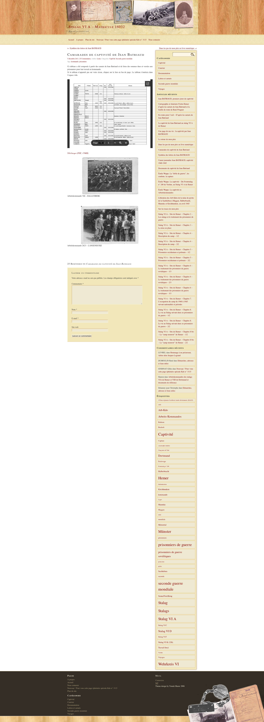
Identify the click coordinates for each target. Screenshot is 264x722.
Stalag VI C (162, 625)
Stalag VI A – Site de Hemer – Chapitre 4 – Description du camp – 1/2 (175, 234)
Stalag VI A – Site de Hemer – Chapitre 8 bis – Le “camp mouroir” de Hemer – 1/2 (176, 333)
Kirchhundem (163, 489)
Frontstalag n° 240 (163, 466)
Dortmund (164, 455)
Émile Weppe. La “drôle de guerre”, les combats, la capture (173, 175)
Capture (161, 440)
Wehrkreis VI (168, 663)
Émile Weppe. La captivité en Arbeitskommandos (169, 191)
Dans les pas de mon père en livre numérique (175, 144)
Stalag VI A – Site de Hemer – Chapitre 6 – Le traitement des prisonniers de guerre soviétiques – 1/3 (175, 268)
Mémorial (162, 524)
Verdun (160, 653)
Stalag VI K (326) (165, 642)
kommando (75, 61)
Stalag (163, 602)
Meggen (161, 509)
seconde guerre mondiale (170, 586)
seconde (161, 576)
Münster (164, 531)
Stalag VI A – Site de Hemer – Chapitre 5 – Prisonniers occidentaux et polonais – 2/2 (175, 259)
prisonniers (83, 61)
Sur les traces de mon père (168, 208)
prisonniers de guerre (175, 544)
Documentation (164, 73)
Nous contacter (154, 39)
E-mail (75, 318)
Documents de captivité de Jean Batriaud (174, 168)
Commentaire (78, 283)
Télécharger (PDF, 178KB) (77, 153)
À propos (79, 39)
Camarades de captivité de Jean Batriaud (173, 149)
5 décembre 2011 (73, 58)
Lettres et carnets (164, 78)
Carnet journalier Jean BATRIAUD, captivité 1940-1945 (175, 161)
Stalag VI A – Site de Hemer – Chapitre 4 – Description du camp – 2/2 (175, 242)
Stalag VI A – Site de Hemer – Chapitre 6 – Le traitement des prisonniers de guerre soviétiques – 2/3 (175, 279)
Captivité (112, 58)
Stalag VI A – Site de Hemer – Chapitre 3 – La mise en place (175, 226)
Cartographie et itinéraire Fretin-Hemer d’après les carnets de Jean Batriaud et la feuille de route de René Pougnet (174, 107)
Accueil (71, 39)
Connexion (159, 680)
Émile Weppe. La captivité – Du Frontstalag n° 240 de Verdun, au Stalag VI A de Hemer (175, 183)
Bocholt (161, 427)
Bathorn (161, 422)
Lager (160, 499)
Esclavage (162, 461)
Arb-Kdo (163, 410)
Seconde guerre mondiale (124, 58)
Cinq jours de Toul (163, 450)
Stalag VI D (164, 631)
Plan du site (89, 39)
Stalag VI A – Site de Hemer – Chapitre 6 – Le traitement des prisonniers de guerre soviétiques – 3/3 (175, 290)
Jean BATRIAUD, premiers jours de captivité (175, 98)
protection (161, 562)
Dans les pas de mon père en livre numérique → (178, 48)
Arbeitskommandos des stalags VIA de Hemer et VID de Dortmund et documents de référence (175, 380)
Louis (99, 58)
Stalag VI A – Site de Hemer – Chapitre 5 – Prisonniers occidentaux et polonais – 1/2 (175, 251)
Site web (75, 327)
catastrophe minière (164, 446)
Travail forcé (163, 647)
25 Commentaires (85, 58)
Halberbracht (163, 471)
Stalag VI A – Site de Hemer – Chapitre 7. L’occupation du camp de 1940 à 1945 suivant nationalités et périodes (175, 301)
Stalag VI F (162, 637)
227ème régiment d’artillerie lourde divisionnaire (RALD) (175, 400)
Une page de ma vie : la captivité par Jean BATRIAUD (174, 132)
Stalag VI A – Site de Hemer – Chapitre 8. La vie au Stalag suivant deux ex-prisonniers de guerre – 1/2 (175, 312)
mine (159, 515)
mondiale (161, 519)
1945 (159, 405)
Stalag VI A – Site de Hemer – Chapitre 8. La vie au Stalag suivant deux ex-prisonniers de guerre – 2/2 (175, 323)
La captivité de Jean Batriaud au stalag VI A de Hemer (175, 124)
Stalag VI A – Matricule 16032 (97, 26)
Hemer (163, 477)
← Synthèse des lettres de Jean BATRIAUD (84, 48)
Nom (74, 309)
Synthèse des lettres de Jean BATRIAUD (174, 155)
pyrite (160, 566)
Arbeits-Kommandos (170, 416)
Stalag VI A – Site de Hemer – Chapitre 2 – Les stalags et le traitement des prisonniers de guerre (175, 217)
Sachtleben (162, 571)
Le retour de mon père (167, 139)
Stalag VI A (167, 618)
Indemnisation (162, 484)
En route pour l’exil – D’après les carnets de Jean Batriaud (175, 116)
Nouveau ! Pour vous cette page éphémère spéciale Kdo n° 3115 (121, 39)
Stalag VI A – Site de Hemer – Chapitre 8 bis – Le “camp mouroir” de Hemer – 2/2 (176, 341)
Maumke (162, 504)
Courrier (161, 68)
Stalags (163, 610)
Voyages (161, 89)
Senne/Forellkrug (165, 596)
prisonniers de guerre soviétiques (170, 554)
